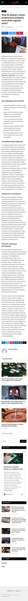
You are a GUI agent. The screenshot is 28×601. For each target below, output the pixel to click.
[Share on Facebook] (5, 33)
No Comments (6, 29)
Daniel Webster (9, 27)
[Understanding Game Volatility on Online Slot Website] (6, 540)
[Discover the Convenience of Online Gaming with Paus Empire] (14, 415)
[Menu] (3, 2)
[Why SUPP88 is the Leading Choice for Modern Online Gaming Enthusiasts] (14, 392)
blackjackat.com (5, 596)
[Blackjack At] (14, 2)
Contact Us (10, 590)
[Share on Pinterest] (19, 33)
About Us (18, 590)
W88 (3, 566)
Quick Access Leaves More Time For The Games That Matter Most (19, 549)
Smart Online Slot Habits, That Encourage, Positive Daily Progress (18, 530)
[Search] (25, 2)
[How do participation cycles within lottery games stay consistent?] (14, 370)
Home (3, 7)
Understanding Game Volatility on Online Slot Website (18, 540)
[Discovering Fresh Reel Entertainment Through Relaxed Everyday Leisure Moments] (6, 509)
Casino (4, 11)
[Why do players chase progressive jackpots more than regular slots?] (14, 45)
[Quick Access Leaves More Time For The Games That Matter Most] (6, 550)
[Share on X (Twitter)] (12, 33)
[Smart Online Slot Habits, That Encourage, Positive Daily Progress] (6, 531)
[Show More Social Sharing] (24, 33)
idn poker (4, 563)
